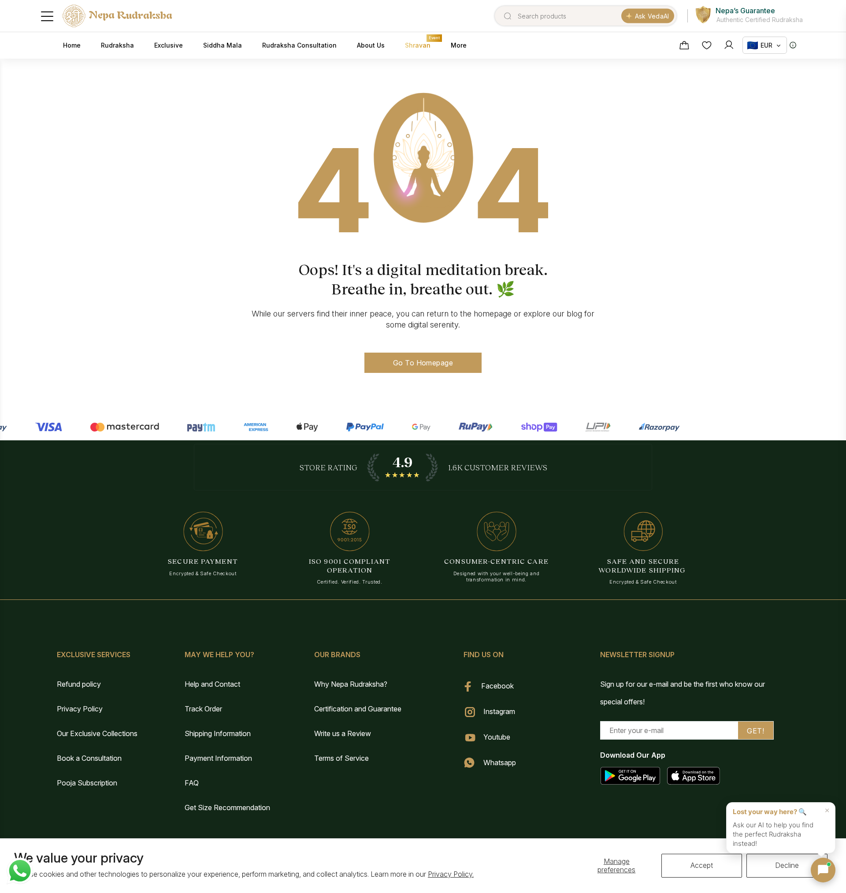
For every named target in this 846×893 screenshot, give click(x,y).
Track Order (203, 708)
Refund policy (79, 684)
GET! (755, 730)
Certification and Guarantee (357, 708)
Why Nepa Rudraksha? (350, 684)
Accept (701, 865)
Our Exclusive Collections (97, 733)
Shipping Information (218, 733)
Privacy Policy (80, 708)
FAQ (192, 782)
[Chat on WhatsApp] (20, 871)
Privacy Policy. (451, 874)
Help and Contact (212, 684)
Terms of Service (341, 758)
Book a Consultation (89, 758)
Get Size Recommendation (227, 807)
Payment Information (218, 758)
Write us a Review (342, 733)
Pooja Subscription (87, 782)
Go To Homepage (423, 362)
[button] (823, 870)
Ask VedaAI (652, 16)
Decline (787, 865)
